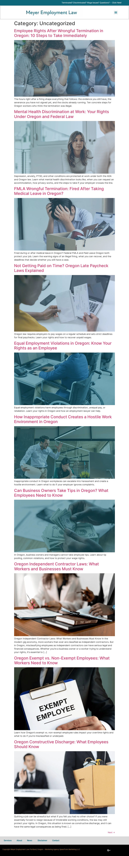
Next (111, 832)
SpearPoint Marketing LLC (69, 849)
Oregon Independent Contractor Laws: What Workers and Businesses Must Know (56, 566)
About (19, 840)
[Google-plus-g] (109, 850)
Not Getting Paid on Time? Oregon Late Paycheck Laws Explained (61, 268)
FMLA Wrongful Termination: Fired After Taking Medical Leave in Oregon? (59, 191)
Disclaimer (42, 840)
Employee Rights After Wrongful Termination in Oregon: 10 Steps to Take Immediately (58, 33)
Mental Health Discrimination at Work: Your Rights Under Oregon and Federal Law (61, 114)
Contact (55, 840)
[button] (116, 12)
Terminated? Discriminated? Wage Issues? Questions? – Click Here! (91, 3)
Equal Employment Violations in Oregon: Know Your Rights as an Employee (62, 345)
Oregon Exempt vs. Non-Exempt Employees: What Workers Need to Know (62, 660)
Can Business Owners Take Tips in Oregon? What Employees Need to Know (61, 493)
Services (8, 840)
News (30, 840)
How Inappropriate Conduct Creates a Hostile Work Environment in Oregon (63, 419)
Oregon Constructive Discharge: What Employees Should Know (61, 744)
